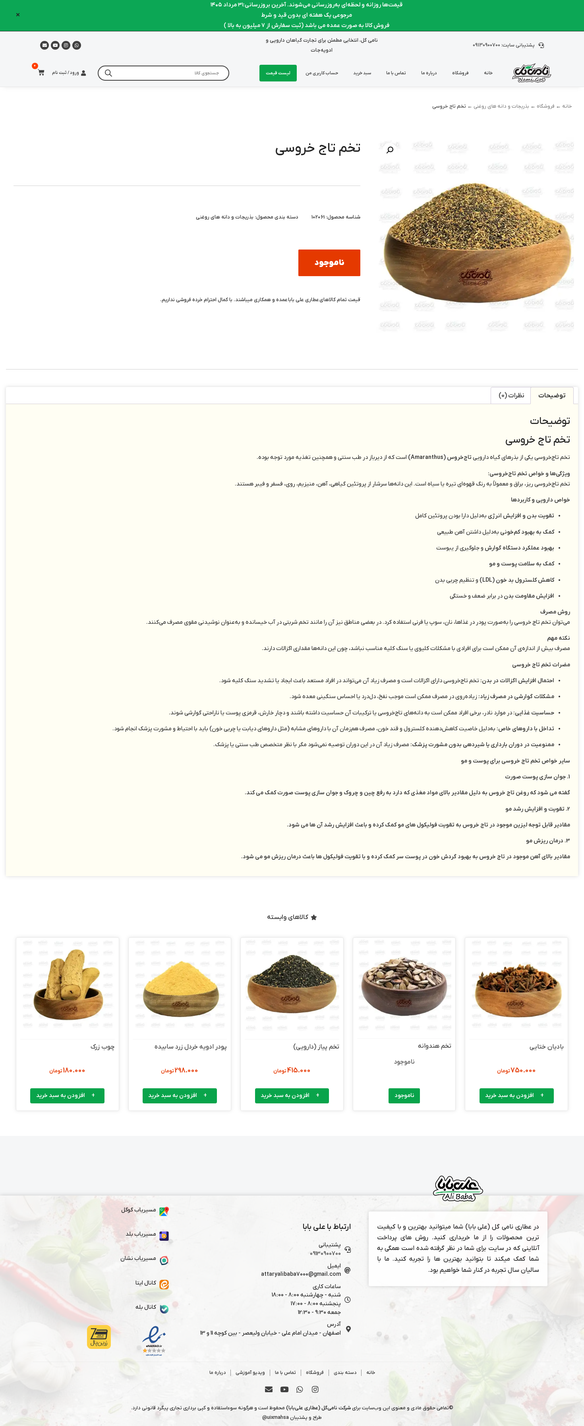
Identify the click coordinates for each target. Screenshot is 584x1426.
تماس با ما (396, 73)
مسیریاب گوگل (138, 1210)
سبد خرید (362, 73)
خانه (488, 73)
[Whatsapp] (76, 45)
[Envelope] (269, 1389)
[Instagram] (66, 45)
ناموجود (404, 1095)
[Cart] (38, 72)
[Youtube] (55, 45)
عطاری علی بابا (303, 299)
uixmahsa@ (275, 1417)
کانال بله (145, 1307)
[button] (390, 150)
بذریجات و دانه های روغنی (501, 106)
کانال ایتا (145, 1283)
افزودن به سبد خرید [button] (509, 1095)
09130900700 (325, 1254)
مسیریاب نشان (138, 1258)
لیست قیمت (278, 73)
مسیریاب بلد (141, 1234)
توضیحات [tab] (552, 396)
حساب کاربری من (322, 73)
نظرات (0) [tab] (511, 396)
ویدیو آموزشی (250, 1373)
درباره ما (429, 73)
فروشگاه (460, 73)
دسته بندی (345, 1373)
